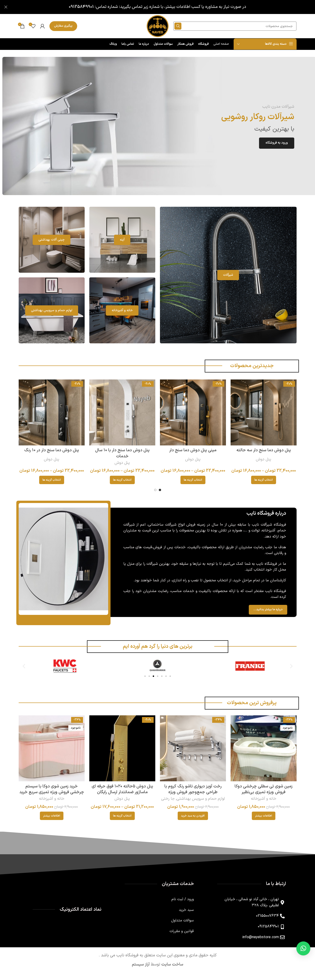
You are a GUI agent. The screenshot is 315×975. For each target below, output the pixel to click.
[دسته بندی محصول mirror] (122, 240)
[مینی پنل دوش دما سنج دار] (193, 412)
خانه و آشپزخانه (263, 799)
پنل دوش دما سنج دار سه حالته (263, 450)
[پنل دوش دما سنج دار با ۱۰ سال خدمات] (122, 412)
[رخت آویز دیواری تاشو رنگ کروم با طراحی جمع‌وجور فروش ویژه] (193, 748)
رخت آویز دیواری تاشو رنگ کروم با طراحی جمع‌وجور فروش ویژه (193, 789)
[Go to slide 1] (160, 490)
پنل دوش (263, 459)
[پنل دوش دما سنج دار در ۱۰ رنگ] (52, 412)
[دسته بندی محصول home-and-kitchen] (122, 310)
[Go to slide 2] (155, 490)
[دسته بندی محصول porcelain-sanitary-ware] (52, 240)
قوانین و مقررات (182, 931)
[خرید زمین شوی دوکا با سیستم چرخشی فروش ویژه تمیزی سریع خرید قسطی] (52, 748)
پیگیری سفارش (63, 26)
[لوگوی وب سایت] (158, 26)
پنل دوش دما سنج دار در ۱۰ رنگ (51, 450)
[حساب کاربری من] (42, 26)
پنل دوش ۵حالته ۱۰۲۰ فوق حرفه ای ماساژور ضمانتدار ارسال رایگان (122, 789)
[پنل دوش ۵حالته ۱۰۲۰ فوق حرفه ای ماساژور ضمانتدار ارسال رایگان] (122, 748)
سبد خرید (186, 910)
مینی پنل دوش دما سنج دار (192, 450)
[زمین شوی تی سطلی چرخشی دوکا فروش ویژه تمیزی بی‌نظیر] (264, 748)
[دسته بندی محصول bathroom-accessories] (52, 310)
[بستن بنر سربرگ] (6, 7)
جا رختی (168, 799)
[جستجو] (177, 26)
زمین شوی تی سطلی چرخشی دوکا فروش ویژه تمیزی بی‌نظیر (263, 789)
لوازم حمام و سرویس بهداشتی (201, 799)
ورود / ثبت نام (182, 899)
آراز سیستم (141, 964)
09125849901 (81, 7)
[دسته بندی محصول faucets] (228, 275)
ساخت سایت (172, 964)
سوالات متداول (182, 920)
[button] (24, 666)
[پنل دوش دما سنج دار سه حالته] (264, 412)
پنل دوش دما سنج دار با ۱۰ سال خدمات (122, 453)
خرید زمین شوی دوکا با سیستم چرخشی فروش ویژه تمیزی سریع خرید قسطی (51, 792)
